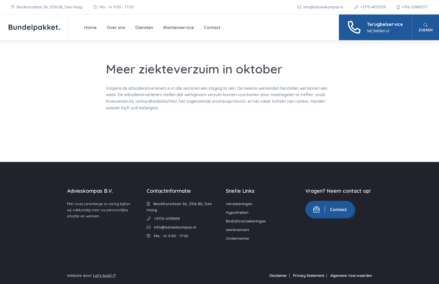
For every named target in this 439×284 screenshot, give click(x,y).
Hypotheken (237, 212)
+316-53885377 (414, 7)
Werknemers (237, 229)
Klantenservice (178, 27)
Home (90, 27)
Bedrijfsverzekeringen (246, 221)
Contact (212, 27)
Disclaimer (278, 275)
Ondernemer (237, 238)
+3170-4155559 (373, 7)
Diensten (144, 27)
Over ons (116, 27)
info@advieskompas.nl (323, 7)
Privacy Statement (308, 275)
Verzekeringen (239, 203)
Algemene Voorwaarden (351, 275)
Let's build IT (104, 275)
